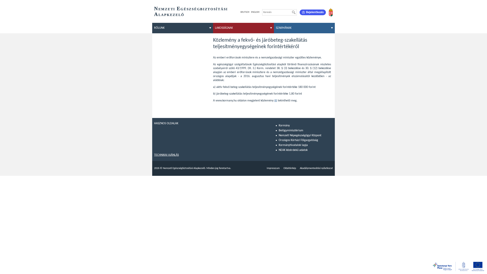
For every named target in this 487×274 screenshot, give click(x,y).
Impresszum (273, 168)
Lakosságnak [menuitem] (224, 27)
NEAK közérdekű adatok (293, 150)
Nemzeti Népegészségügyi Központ (300, 135)
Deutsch (244, 12)
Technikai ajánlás (166, 155)
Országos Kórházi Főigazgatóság (298, 140)
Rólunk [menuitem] (159, 27)
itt (275, 100)
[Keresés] (294, 12)
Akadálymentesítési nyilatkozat (316, 168)
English (255, 12)
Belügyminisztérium (291, 130)
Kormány (284, 125)
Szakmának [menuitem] (283, 27)
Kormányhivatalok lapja (293, 145)
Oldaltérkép (289, 168)
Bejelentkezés (315, 12)
